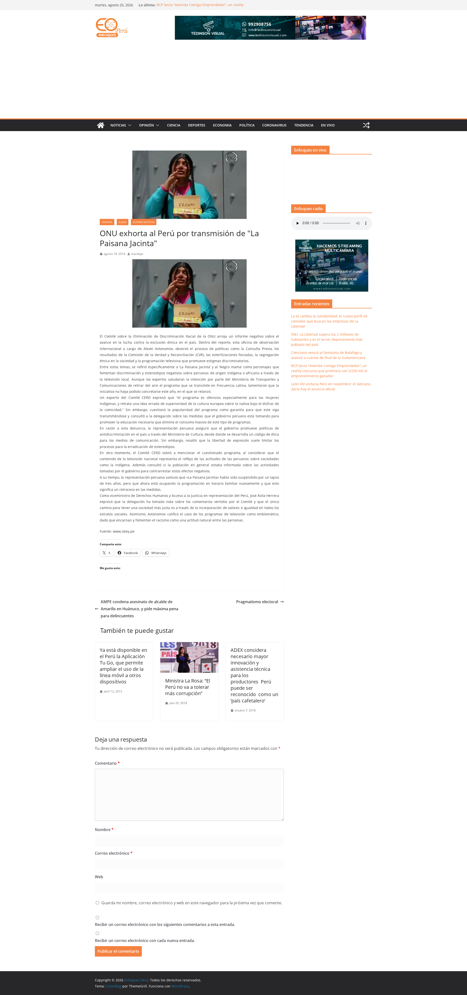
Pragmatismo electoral (257, 601)
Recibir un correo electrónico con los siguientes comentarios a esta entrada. (165, 924)
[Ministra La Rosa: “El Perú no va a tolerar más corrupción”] (189, 645)
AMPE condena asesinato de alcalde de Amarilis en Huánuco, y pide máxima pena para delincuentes (139, 609)
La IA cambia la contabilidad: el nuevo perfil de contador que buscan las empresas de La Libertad (329, 321)
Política (246, 125)
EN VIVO (328, 125)
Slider (122, 222)
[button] (128, 125)
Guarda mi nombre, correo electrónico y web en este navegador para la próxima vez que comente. (191, 902)
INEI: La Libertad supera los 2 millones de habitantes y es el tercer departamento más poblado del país (327, 339)
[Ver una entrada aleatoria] (366, 125)
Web (99, 876)
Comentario (107, 763)
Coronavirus (274, 125)
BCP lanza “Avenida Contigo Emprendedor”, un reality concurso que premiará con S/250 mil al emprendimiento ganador (329, 370)
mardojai (137, 254)
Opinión (146, 125)
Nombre (104, 829)
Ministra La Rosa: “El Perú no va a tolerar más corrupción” (187, 687)
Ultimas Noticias (143, 222)
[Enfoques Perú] (101, 125)
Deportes (196, 125)
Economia (222, 125)
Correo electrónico (114, 853)
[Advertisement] (233, 82)
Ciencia (173, 125)
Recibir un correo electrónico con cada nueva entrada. (145, 940)
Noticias (118, 125)
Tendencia (303, 125)
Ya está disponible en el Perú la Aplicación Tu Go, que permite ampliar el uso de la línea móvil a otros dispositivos (123, 666)
